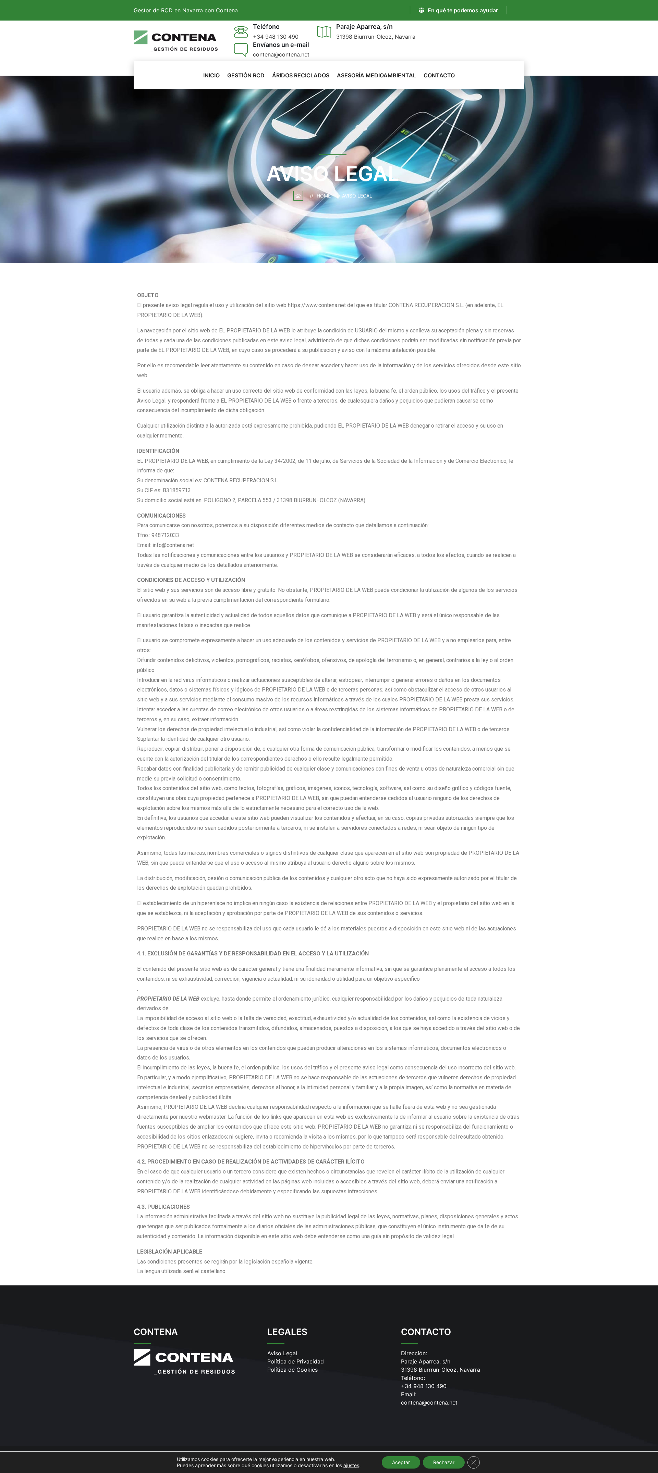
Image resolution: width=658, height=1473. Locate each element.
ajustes (351, 1465)
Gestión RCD (246, 75)
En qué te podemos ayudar (463, 10)
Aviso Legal (282, 1353)
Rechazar (443, 1462)
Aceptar (401, 1462)
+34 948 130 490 (424, 1386)
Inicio (211, 75)
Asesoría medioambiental (376, 75)
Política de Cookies (292, 1369)
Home (325, 196)
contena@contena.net (429, 1402)
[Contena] (176, 40)
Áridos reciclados (300, 75)
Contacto (439, 75)
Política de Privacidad (295, 1361)
